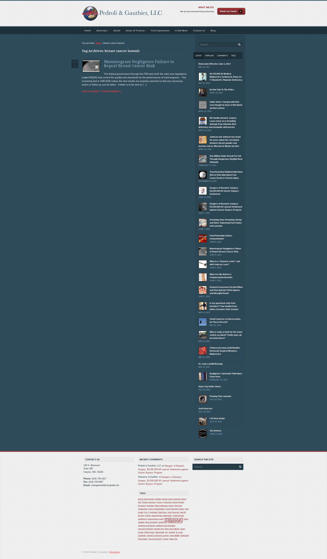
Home (87, 30)
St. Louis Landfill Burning (210, 364)
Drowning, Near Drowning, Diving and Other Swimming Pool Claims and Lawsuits (226, 223)
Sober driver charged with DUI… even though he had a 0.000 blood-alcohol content (226, 105)
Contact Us (199, 30)
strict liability (175, 535)
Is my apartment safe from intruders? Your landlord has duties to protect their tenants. (224, 306)
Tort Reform (215, 431)
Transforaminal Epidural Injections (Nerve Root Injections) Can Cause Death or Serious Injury (226, 175)
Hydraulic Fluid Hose (158, 512)
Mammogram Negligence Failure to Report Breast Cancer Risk (139, 63)
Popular (209, 56)
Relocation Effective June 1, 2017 (214, 64)
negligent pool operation (165, 526)
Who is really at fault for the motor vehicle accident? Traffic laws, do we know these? (226, 335)
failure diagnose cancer (164, 506)
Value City (173, 539)
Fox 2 (146, 512)
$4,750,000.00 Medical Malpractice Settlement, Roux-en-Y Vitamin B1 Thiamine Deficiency (226, 77)
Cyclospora (167, 502)
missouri (174, 519)
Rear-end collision (172, 529)
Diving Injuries (178, 502)
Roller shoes (149, 532)
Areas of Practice (134, 31)
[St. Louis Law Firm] (122, 4)
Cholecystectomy (149, 502)
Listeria (148, 515)
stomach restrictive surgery (157, 535)
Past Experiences (160, 30)
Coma (159, 502)
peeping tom (159, 529)
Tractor (165, 539)
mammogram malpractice (161, 515)
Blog (213, 30)
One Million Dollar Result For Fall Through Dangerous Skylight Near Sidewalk (226, 159)
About (116, 30)
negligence (162, 522)
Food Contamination (156, 509)
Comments (222, 56)
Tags (233, 56)
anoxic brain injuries (146, 499)
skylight (172, 532)
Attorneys (100, 31)
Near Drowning (151, 522)
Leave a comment (90, 91)
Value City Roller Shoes (209, 386)
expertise (150, 506)
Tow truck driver (155, 539)
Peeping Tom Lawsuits (220, 396)
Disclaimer (115, 552)
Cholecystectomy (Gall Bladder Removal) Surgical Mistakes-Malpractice (225, 351)
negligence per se (175, 522)
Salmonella (159, 532)
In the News (181, 30)
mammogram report (155, 519)
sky (166, 532)
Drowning (142, 506)
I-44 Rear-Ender (217, 418)
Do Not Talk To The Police (222, 90)
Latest (198, 56)
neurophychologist (145, 529)
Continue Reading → (112, 91)
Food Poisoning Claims (174, 509)
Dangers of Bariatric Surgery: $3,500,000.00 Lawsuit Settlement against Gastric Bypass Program (226, 207)
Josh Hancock (205, 408)
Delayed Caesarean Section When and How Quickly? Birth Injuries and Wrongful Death (226, 290)
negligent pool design (146, 526)
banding (158, 499)
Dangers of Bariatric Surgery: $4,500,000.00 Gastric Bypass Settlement (224, 191)
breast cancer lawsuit (171, 499)
